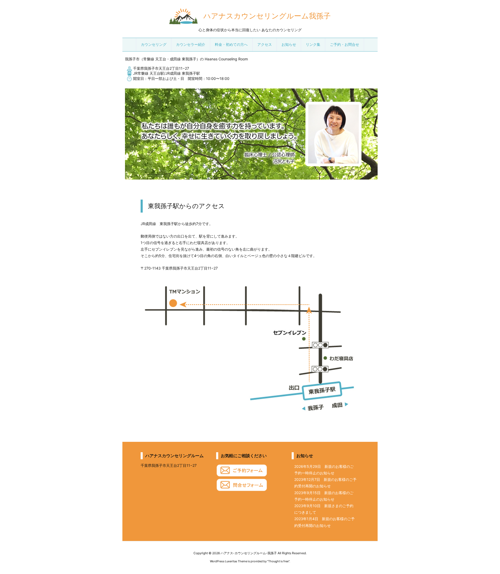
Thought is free (278, 561)
